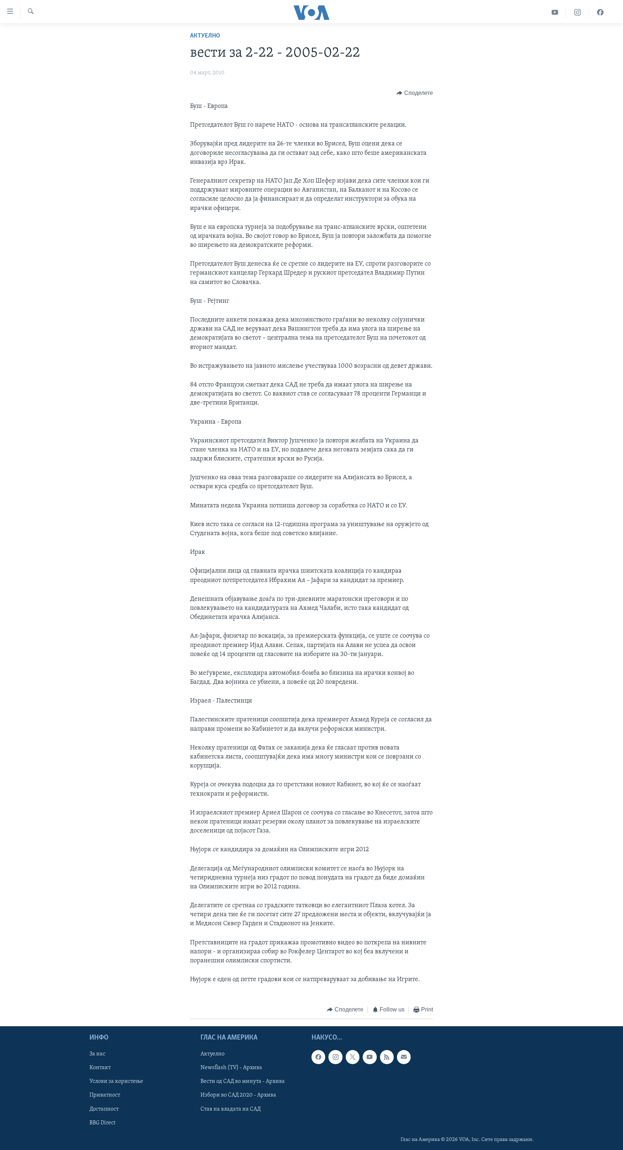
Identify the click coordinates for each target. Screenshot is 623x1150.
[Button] (415, 93)
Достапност (104, 1109)
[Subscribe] (404, 1057)
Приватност (104, 1095)
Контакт (100, 1068)
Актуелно (205, 36)
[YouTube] (555, 12)
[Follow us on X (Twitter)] (352, 1057)
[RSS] (387, 1057)
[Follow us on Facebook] (318, 1057)
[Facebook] (600, 12)
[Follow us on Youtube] (369, 1057)
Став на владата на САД (230, 1109)
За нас (97, 1054)
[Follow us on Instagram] (335, 1057)
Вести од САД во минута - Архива (242, 1081)
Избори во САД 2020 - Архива (238, 1095)
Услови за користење (116, 1081)
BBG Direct (102, 1122)
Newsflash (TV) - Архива (231, 1068)
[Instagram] (577, 12)
